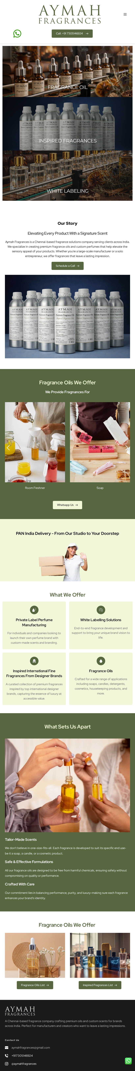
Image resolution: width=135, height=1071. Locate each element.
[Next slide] (126, 447)
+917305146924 (22, 1055)
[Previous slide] (8, 447)
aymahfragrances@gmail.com (31, 1047)
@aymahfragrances (24, 1064)
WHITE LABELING (67, 191)
